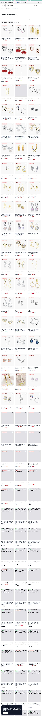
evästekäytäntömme (17, 709)
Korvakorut (8, 8)
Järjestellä (3, 19)
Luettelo (2, 8)
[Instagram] (40, 2)
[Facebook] (38, 2)
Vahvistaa (5, 712)
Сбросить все (16, 22)
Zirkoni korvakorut (15, 8)
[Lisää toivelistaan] (12, 26)
